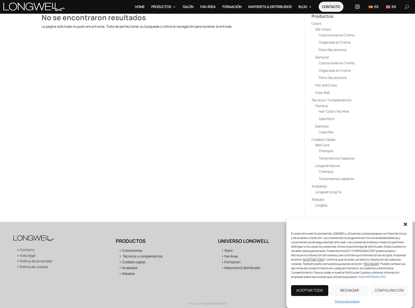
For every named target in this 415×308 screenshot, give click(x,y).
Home (140, 6)
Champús (326, 150)
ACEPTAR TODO (309, 290)
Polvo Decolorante (333, 49)
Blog (303, 6)
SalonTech (327, 118)
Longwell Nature (327, 165)
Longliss (321, 205)
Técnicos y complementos (143, 256)
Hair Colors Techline (334, 111)
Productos (161, 6)
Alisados (317, 199)
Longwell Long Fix (328, 192)
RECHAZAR (349, 290)
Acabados (319, 186)
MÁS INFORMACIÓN (372, 277)
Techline (321, 105)
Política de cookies (347, 301)
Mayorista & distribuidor (242, 267)
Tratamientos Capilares (336, 158)
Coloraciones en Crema (336, 35)
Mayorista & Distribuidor (270, 6)
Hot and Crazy (326, 85)
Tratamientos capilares (336, 178)
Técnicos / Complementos (331, 100)
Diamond (322, 57)
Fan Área (208, 6)
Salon (228, 250)
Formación (232, 6)
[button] (405, 224)
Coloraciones (132, 250)
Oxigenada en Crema (335, 42)
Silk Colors (323, 29)
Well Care (322, 145)
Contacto (331, 6)
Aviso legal (28, 255)
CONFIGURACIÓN (389, 290)
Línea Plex (326, 132)
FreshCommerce (214, 303)
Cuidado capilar (134, 262)
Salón (188, 6)
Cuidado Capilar (323, 139)
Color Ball (322, 92)
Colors (316, 23)
